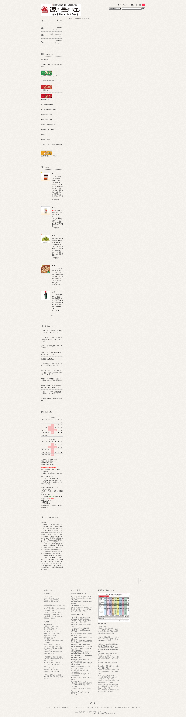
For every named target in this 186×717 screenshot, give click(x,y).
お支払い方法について (91, 707)
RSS (133, 707)
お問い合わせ (66, 707)
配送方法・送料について (107, 707)
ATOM (138, 707)
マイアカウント (124, 5)
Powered (91, 712)
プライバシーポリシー (77, 707)
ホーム (48, 707)
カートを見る (138, 5)
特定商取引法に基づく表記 (123, 707)
